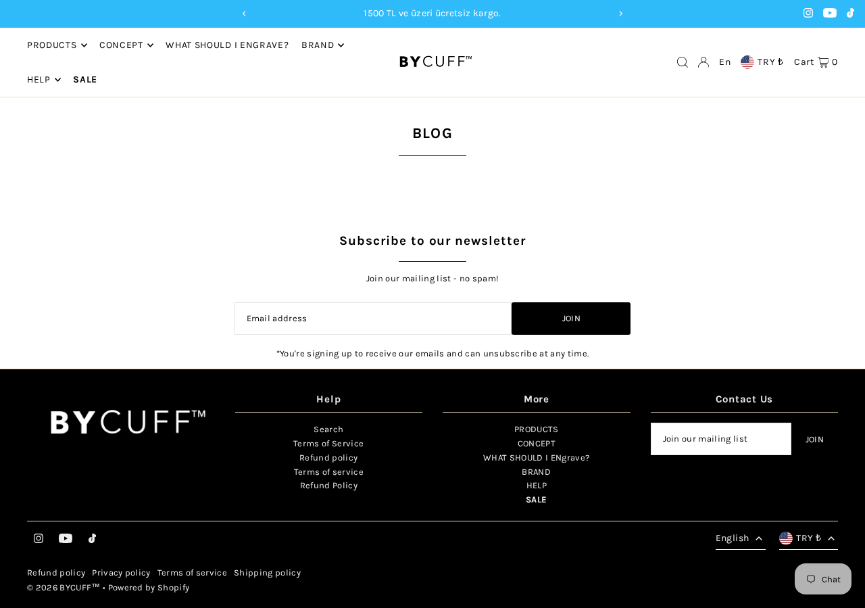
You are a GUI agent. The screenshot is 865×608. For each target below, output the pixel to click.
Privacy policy (121, 572)
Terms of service (329, 472)
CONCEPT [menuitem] (121, 45)
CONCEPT (536, 443)
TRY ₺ (771, 62)
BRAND (318, 45)
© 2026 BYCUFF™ (64, 587)
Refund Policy (328, 485)
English (732, 538)
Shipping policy (267, 572)
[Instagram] (808, 14)
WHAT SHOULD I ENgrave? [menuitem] (227, 45)
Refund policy (328, 457)
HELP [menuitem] (39, 79)
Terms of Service (328, 443)
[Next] (620, 13)
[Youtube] (830, 14)
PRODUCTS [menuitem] (52, 45)
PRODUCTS (536, 429)
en (725, 62)
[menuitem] (85, 80)
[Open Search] (682, 62)
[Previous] (244, 13)
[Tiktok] (850, 14)
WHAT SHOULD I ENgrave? (536, 457)
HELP (536, 485)
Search (328, 429)
